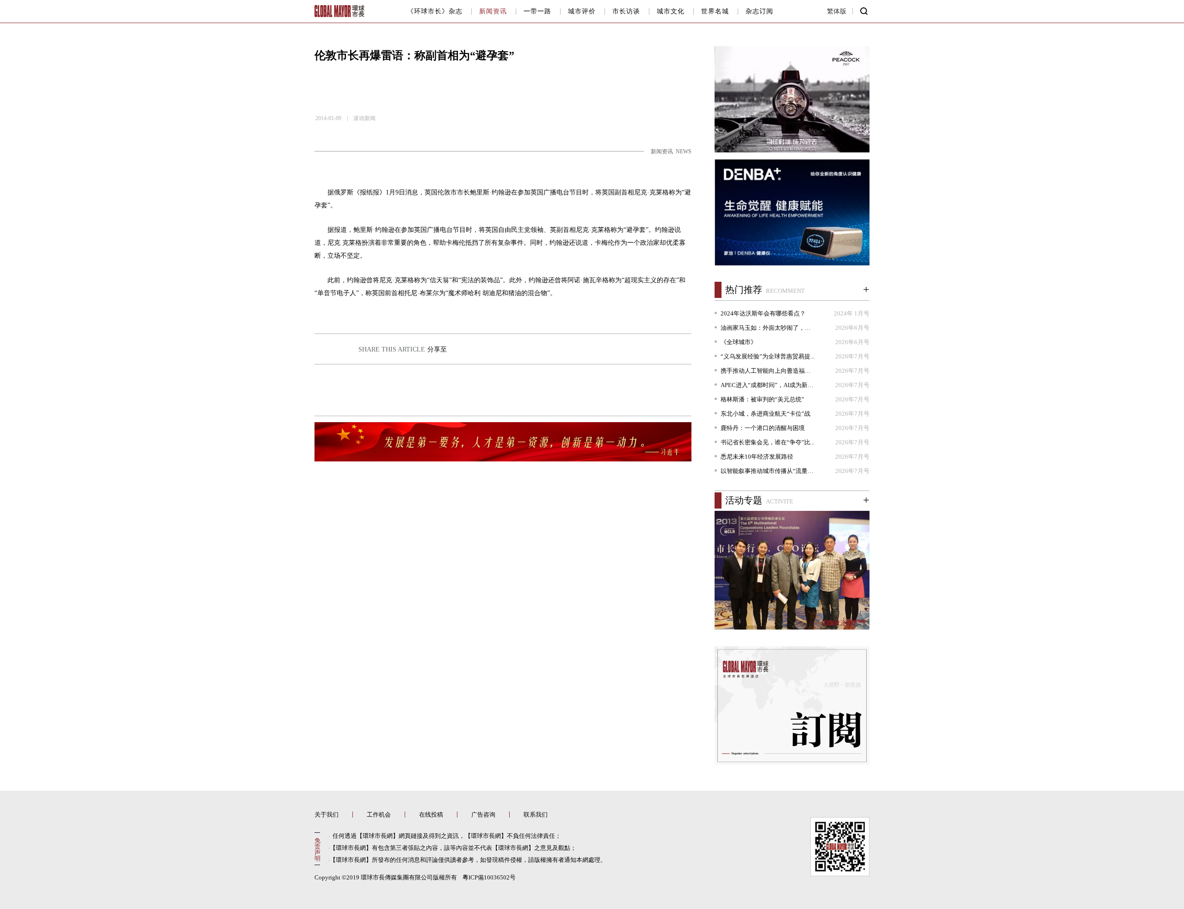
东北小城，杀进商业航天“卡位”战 (765, 413)
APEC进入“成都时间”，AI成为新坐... (768, 385)
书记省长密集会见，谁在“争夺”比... (767, 442)
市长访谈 (626, 11)
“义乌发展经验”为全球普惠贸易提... (767, 356)
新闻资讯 (493, 11)
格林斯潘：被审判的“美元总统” (762, 399)
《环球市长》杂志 (434, 11)
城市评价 (582, 11)
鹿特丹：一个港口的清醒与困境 (763, 427)
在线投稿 (431, 814)
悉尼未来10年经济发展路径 (757, 456)
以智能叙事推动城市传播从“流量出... (768, 470)
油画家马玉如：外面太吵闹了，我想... (768, 327)
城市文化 (670, 11)
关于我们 (326, 814)
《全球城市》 (739, 342)
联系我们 (536, 814)
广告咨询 (483, 814)
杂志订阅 (759, 11)
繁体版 (839, 3)
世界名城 (715, 11)
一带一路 (537, 11)
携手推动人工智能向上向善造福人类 (768, 370)
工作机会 (379, 814)
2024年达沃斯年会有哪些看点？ (763, 313)
